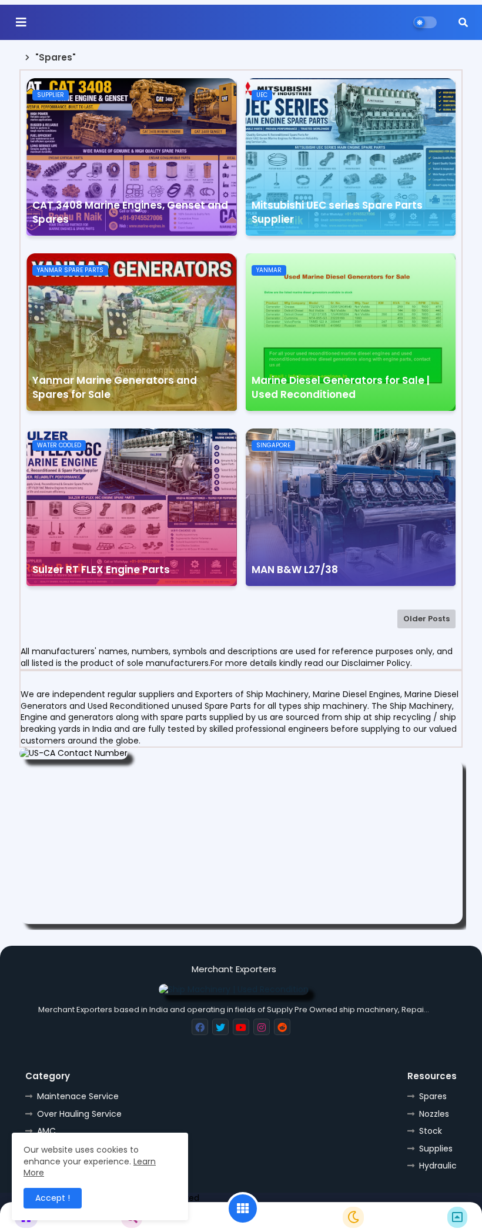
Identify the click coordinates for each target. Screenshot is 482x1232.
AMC (46, 1131)
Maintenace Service (78, 1096)
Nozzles (434, 1114)
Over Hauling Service (79, 1114)
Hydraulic (438, 1165)
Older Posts (426, 618)
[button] (463, 22)
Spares (433, 1096)
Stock (430, 1131)
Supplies (436, 1148)
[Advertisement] (241, 841)
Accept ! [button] (52, 1198)
